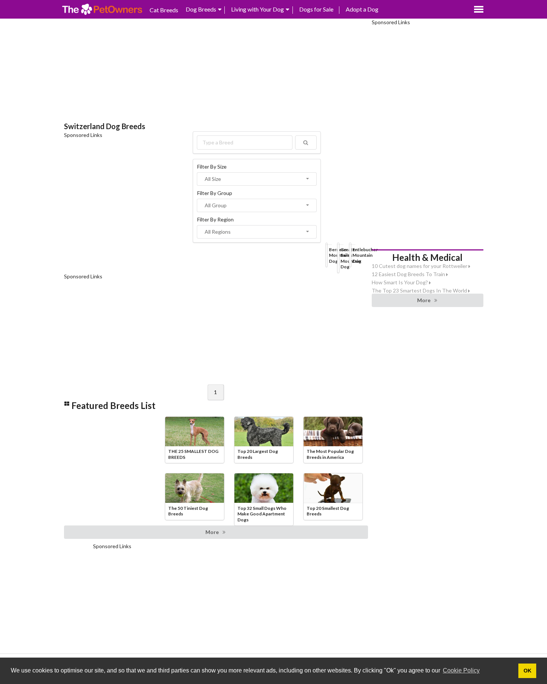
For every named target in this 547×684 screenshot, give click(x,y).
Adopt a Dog (362, 9)
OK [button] (527, 671)
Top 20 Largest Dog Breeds (257, 454)
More (212, 532)
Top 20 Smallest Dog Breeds (328, 511)
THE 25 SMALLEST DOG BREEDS (193, 454)
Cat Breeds (164, 9)
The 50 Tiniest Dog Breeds (188, 511)
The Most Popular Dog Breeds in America (330, 454)
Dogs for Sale (316, 9)
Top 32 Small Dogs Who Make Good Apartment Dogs (262, 513)
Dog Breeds (201, 9)
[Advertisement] (216, 71)
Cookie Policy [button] (461, 670)
